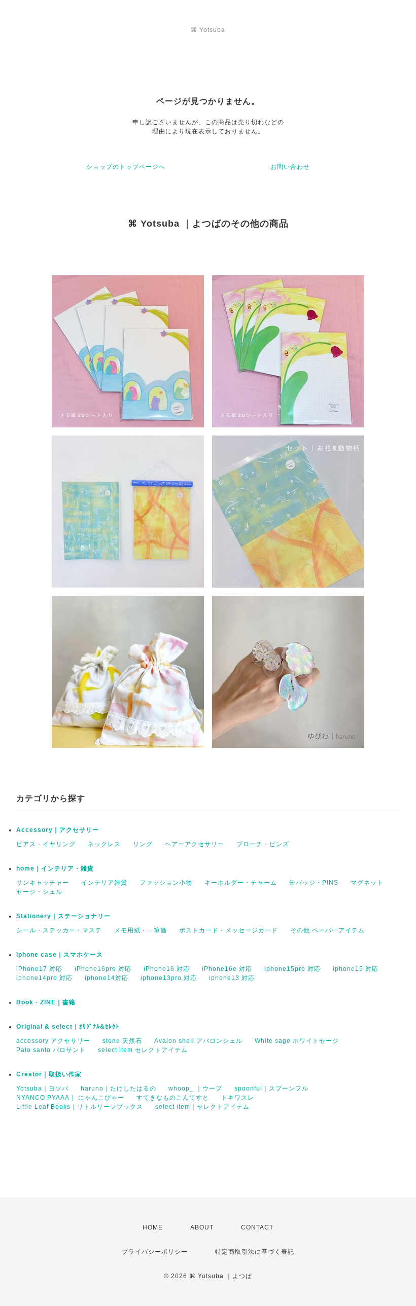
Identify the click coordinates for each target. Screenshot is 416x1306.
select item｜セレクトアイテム (202, 1106)
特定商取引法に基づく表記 (254, 1251)
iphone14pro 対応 (44, 978)
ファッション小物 (166, 882)
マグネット (367, 882)
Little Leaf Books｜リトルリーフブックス (79, 1106)
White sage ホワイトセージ (297, 1040)
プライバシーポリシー (155, 1251)
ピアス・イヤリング (46, 844)
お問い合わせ (290, 166)
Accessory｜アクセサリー (57, 829)
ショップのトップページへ (125, 166)
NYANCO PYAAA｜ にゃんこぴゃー (70, 1097)
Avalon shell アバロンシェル (198, 1040)
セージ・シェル (39, 891)
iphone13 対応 (232, 978)
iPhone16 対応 (167, 968)
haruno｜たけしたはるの (118, 1088)
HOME (153, 1227)
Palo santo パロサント (51, 1050)
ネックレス (104, 844)
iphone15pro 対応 (292, 968)
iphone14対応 (106, 978)
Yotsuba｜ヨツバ (42, 1088)
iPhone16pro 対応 (103, 968)
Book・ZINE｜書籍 (46, 1002)
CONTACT (257, 1227)
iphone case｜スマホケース (59, 954)
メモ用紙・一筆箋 (140, 930)
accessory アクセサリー (53, 1040)
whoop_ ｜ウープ (195, 1088)
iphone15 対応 (355, 968)
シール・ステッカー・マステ (59, 930)
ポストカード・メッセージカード (228, 930)
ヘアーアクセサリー (194, 844)
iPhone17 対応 (39, 968)
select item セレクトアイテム (143, 1050)
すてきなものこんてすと (172, 1097)
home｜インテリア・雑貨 (55, 868)
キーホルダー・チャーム (240, 882)
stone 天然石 (122, 1040)
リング (143, 844)
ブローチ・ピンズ (262, 844)
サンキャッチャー (42, 882)
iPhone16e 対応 (227, 968)
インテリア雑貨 (104, 882)
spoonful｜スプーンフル (271, 1088)
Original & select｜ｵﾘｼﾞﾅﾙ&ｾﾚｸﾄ (67, 1026)
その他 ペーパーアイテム (327, 930)
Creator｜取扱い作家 (49, 1074)
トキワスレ (237, 1097)
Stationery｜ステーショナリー (63, 916)
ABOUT (202, 1227)
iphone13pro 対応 (169, 978)
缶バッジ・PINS (313, 882)
